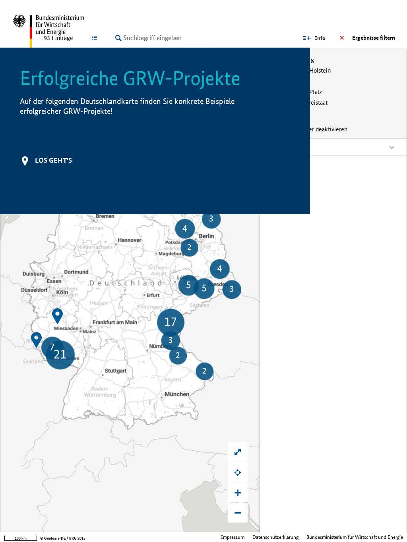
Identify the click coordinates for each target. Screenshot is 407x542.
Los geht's (53, 160)
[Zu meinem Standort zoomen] (238, 472)
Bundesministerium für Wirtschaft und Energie (354, 537)
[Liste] (96, 37)
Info (320, 38)
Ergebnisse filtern (373, 37)
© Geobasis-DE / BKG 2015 (62, 538)
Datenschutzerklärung (275, 537)
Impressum (232, 537)
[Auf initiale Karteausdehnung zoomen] (238, 452)
